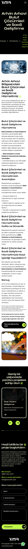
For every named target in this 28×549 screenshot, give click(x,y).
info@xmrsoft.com (9, 480)
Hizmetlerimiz (13, 41)
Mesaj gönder (8, 526)
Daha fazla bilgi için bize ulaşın (11, 325)
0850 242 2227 (8, 474)
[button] (10, 423)
